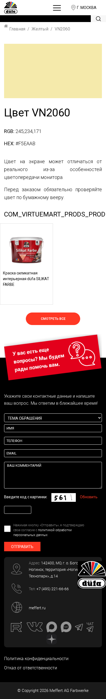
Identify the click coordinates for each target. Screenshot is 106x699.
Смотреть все (53, 319)
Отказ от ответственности (30, 667)
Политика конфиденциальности (36, 658)
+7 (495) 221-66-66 (52, 589)
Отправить (22, 547)
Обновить (89, 497)
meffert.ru (37, 608)
